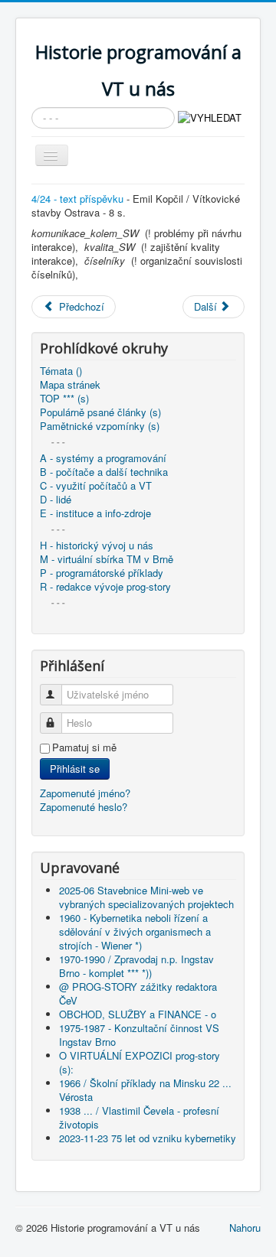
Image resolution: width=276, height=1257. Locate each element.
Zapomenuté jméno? (85, 793)
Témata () (61, 371)
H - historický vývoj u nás (96, 545)
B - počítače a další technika (104, 472)
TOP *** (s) (64, 398)
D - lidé (55, 499)
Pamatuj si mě (84, 747)
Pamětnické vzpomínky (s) (99, 426)
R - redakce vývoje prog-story (105, 587)
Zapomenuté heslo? (83, 806)
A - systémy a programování (103, 458)
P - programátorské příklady (101, 573)
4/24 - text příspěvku (77, 198)
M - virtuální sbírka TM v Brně (106, 559)
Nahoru (245, 1227)
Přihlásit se (75, 768)
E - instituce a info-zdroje (95, 513)
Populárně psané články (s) (100, 412)
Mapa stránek (70, 385)
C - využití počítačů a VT (96, 486)
